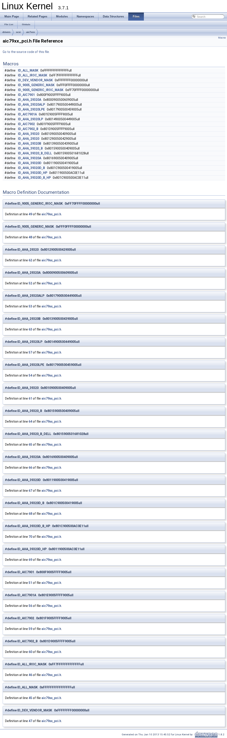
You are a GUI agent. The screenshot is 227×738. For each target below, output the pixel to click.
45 (30, 698)
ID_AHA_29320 (28, 138)
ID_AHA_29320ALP (31, 104)
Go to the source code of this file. (26, 52)
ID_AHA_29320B (29, 143)
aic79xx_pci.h (51, 214)
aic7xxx (30, 32)
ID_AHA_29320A (29, 99)
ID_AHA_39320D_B (31, 168)
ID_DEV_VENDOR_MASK (35, 80)
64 (30, 421)
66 (30, 467)
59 (30, 629)
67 (30, 490)
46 (30, 675)
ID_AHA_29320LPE (31, 109)
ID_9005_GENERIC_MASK (36, 85)
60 (30, 652)
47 (30, 721)
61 (30, 398)
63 (30, 329)
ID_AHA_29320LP (30, 119)
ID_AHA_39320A (29, 158)
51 (30, 583)
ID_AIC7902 (26, 124)
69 (30, 559)
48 (30, 237)
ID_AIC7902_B (28, 129)
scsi (18, 32)
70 (30, 536)
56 (30, 606)
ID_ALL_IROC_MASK (32, 75)
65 (30, 444)
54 (30, 375)
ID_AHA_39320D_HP (32, 173)
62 (30, 260)
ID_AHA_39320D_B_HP (34, 177)
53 (30, 306)
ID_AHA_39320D (29, 163)
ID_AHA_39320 (28, 134)
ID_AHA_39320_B (30, 148)
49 (30, 214)
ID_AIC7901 (26, 95)
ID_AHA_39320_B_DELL (35, 153)
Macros (222, 37)
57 (30, 352)
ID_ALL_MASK (28, 70)
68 (30, 513)
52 (30, 283)
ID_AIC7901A (27, 114)
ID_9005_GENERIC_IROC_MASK (40, 90)
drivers (6, 32)
